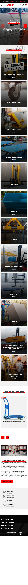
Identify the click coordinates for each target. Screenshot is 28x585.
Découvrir (14, 77)
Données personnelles (11, 532)
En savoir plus (7, 481)
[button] (20, 5)
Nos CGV (20, 532)
